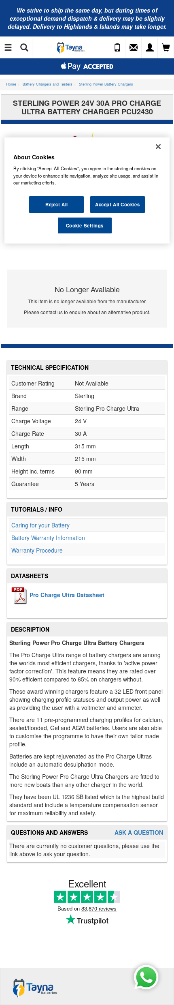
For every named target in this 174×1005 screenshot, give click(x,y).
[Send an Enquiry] (133, 48)
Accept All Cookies (117, 204)
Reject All (56, 204)
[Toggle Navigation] (8, 48)
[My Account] (150, 48)
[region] (87, 190)
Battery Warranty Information (48, 538)
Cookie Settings (85, 225)
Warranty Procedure (37, 550)
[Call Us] (117, 48)
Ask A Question (139, 832)
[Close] (158, 146)
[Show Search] (24, 48)
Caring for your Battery (40, 525)
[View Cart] (166, 48)
